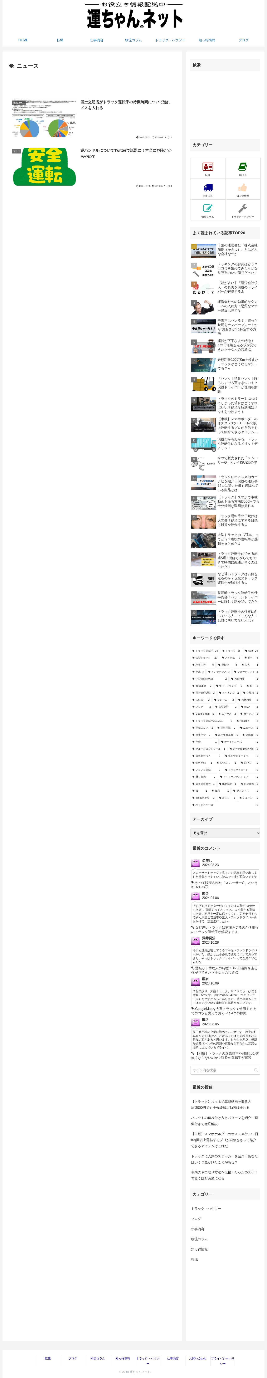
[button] (256, 1070)
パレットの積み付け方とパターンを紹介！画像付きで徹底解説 (224, 1121)
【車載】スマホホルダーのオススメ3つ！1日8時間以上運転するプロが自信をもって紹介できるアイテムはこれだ (224, 1140)
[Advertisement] (92, 82)
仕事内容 (173, 1358)
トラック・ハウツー (148, 1361)
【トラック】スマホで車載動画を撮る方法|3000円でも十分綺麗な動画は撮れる (221, 1104)
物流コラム (98, 1358)
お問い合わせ (198, 1358)
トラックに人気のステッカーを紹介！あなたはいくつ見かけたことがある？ (224, 1159)
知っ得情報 (123, 1358)
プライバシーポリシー (222, 1361)
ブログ (72, 1358)
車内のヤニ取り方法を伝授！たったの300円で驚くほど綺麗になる (224, 1175)
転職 (48, 1358)
